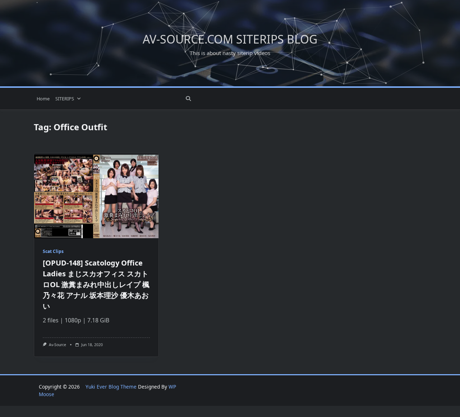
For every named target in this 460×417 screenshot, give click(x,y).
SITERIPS (64, 98)
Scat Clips (53, 251)
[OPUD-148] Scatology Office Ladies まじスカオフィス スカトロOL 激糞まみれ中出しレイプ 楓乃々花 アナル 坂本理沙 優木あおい (96, 284)
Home (43, 98)
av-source (57, 344)
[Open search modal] (188, 98)
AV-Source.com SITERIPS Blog (230, 39)
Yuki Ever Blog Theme (111, 386)
